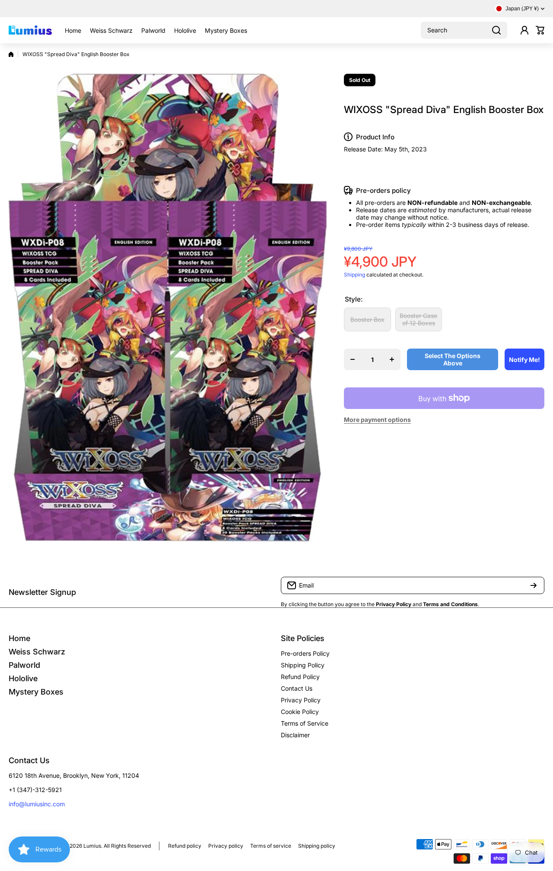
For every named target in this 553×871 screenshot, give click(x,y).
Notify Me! (524, 359)
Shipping (354, 274)
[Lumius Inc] (30, 30)
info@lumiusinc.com (37, 804)
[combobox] (464, 30)
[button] (540, 30)
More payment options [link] (377, 419)
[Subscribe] (533, 585)
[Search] (496, 30)
